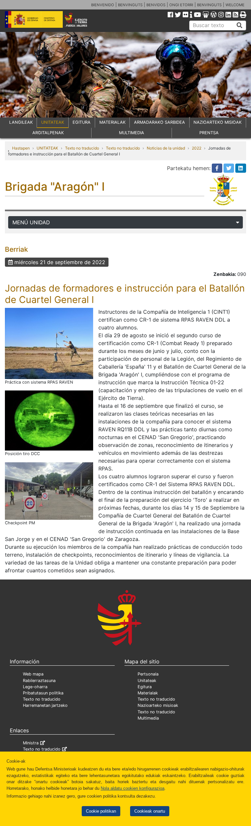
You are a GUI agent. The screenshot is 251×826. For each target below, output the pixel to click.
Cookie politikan (101, 811)
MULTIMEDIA (131, 132)
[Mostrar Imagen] (49, 343)
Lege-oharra (35, 686)
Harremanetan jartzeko (45, 705)
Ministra (31, 742)
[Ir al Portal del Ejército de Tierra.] (80, 19)
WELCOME (235, 5)
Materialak (148, 693)
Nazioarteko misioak (158, 705)
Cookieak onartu (149, 811)
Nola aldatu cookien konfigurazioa (132, 788)
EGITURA (82, 122)
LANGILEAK (21, 122)
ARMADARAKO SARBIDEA (159, 122)
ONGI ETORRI (181, 5)
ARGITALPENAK (48, 132)
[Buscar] (239, 25)
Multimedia (148, 718)
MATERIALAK (112, 122)
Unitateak (147, 680)
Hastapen (21, 148)
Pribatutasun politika (43, 693)
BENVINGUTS (130, 5)
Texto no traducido (82, 148)
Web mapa (33, 674)
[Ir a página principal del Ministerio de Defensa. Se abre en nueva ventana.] (34, 19)
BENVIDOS (155, 5)
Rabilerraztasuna (39, 680)
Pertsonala (148, 674)
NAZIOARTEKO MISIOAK (217, 122)
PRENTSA (209, 132)
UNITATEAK (52, 122)
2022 (196, 148)
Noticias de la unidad (166, 148)
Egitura (145, 686)
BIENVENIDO (102, 5)
